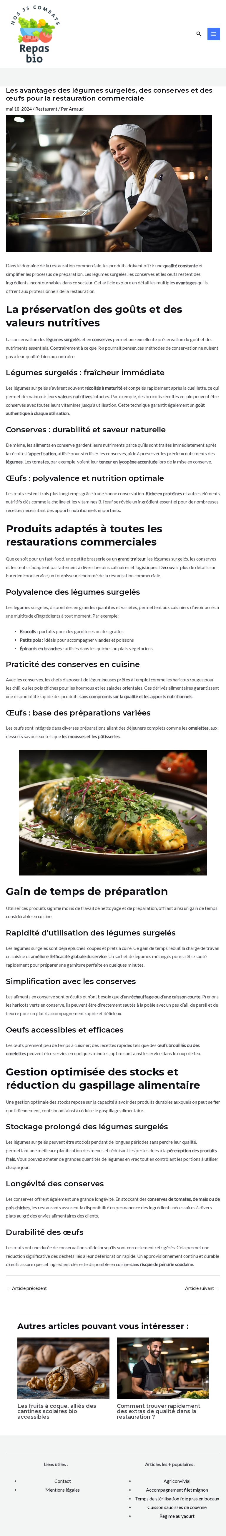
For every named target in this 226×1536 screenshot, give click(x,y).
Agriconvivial (177, 1481)
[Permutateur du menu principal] (213, 34)
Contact (62, 1481)
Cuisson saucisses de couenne (177, 1507)
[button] (199, 34)
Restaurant (46, 108)
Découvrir (169, 567)
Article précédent (26, 1288)
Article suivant (202, 1288)
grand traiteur (131, 558)
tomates (40, 461)
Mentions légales (62, 1489)
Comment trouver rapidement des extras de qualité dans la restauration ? (158, 1411)
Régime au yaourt (177, 1516)
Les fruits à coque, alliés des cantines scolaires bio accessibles (56, 1411)
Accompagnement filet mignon (177, 1489)
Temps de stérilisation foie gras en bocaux (177, 1498)
